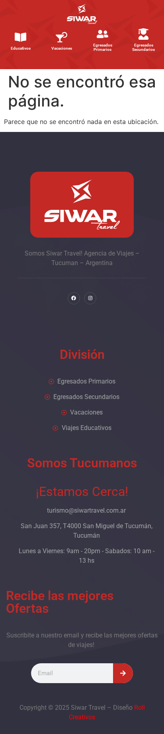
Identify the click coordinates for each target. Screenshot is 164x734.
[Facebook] (74, 298)
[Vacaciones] (61, 37)
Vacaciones (61, 48)
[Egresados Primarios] (102, 34)
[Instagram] (90, 298)
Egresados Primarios (102, 47)
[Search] (123, 673)
